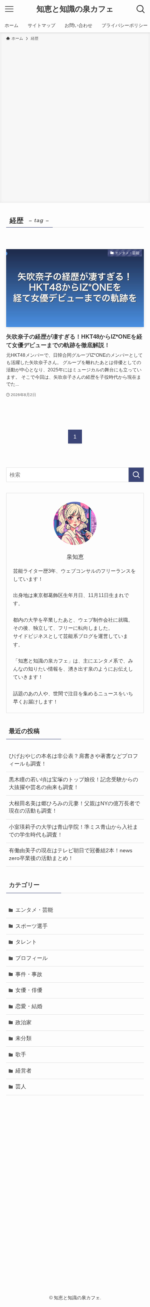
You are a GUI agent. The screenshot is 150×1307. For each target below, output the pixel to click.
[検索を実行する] (136, 474)
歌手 (20, 1054)
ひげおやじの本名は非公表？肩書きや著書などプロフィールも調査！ (73, 760)
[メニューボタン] (9, 9)
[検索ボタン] (141, 9)
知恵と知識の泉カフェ (75, 9)
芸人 (20, 1086)
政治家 (23, 1022)
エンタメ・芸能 (34, 910)
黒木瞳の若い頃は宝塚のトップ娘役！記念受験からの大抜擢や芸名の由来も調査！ (73, 783)
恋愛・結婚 (28, 1006)
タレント (26, 942)
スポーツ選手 (31, 926)
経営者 (23, 1071)
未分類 (23, 1038)
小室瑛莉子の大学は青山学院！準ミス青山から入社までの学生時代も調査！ (73, 831)
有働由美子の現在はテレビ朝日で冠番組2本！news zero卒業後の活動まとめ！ (70, 854)
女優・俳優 (28, 990)
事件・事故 (28, 974)
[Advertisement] (75, 121)
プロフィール (31, 958)
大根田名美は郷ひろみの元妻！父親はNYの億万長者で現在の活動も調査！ (74, 807)
